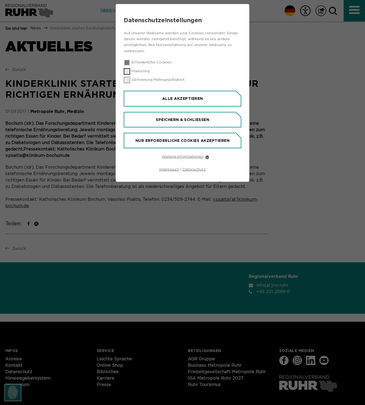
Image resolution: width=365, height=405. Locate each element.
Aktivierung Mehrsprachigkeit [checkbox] (158, 80)
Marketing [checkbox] (140, 71)
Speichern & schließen (182, 120)
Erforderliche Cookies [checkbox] (151, 62)
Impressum (169, 169)
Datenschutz (194, 169)
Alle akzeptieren (182, 98)
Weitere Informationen (182, 156)
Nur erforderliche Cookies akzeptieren (182, 140)
